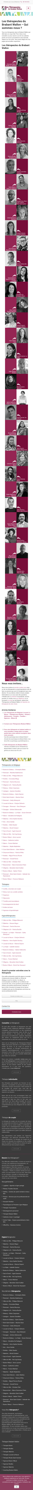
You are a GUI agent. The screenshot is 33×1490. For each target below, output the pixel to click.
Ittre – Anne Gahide (8, 822)
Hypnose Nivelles (8, 1464)
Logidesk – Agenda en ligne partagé (13, 1185)
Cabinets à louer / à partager (11, 1217)
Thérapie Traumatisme (9, 1207)
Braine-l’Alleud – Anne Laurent (12, 837)
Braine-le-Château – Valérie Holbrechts (14, 949)
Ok (16, 1487)
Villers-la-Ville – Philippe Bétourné (13, 775)
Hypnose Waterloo (8, 1467)
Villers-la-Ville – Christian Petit (11, 861)
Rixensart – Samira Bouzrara (11, 782)
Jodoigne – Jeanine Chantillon (12, 791)
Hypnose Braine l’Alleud (10, 1461)
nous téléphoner (15, 1068)
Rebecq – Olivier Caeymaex (11, 788)
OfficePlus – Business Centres (12, 1225)
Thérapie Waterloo (8, 1451)
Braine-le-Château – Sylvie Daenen (13, 794)
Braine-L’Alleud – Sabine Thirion (12, 871)
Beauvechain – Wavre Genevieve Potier (14, 865)
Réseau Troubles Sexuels (10, 1188)
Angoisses (6, 895)
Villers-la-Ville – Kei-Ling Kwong (12, 834)
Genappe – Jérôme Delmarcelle (12, 809)
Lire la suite (16, 1072)
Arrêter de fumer (8, 907)
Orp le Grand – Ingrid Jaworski (12, 831)
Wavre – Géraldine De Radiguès (12, 815)
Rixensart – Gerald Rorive (10, 858)
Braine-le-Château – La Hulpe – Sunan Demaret (17, 812)
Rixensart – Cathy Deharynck (11, 800)
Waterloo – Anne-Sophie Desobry (12, 818)
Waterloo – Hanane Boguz (10, 923)
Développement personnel (10, 1211)
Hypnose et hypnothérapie (10, 910)
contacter (13, 696)
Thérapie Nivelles (8, 1448)
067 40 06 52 (25, 2)
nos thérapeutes (10, 1061)
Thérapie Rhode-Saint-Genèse (12, 1458)
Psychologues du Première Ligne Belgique (15, 1204)
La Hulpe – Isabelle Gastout (11, 946)
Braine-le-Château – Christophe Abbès (14, 769)
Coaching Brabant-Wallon (10, 1470)
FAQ (16, 1001)
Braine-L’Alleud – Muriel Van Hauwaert (14, 965)
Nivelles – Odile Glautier (10, 825)
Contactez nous (16, 1012)
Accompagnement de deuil (11, 904)
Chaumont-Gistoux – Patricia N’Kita (13, 852)
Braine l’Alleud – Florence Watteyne (13, 879)
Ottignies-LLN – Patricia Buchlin (12, 929)
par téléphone (20, 698)
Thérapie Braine (7, 1445)
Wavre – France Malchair (10, 843)
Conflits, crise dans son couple (12, 889)
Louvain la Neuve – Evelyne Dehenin (13, 803)
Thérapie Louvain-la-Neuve (11, 1454)
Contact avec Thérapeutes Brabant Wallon (17, 724)
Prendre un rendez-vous (16, 996)
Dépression (6, 898)
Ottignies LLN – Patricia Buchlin (12, 785)
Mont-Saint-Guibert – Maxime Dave (13, 797)
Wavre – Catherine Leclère (11, 840)
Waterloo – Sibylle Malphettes (11, 846)
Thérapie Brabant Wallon (10, 1214)
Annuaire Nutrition (8, 1201)
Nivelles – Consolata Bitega (11, 779)
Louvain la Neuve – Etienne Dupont (13, 943)
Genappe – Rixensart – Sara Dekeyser (14, 806)
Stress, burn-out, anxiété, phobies (13, 892)
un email (10, 700)
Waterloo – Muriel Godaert (10, 828)
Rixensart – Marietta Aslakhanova (13, 772)
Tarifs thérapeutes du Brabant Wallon (15, 744)
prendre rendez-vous (20, 687)
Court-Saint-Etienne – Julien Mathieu (13, 849)
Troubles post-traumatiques (11, 901)
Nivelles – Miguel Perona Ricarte (12, 855)
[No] (31, 1482)
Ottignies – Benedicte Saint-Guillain (13, 868)
